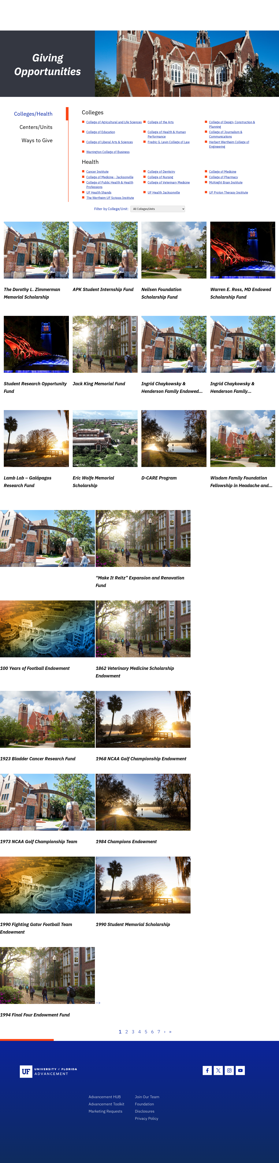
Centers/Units (36, 126)
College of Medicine (222, 171)
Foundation (144, 1103)
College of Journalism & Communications (225, 134)
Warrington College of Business (108, 152)
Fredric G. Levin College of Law (169, 142)
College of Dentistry (161, 171)
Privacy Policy (146, 1118)
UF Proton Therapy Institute (228, 192)
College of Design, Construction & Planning (232, 124)
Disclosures (144, 1111)
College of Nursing (160, 177)
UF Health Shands (98, 192)
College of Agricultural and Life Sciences (114, 122)
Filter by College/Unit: (111, 209)
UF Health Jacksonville (164, 192)
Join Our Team (147, 1096)
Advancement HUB (105, 1096)
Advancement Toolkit (106, 1103)
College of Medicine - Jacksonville (109, 177)
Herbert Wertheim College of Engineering (229, 144)
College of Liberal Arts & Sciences (109, 142)
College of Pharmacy (223, 177)
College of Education (100, 132)
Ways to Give (37, 140)
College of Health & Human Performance (167, 134)
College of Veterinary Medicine (169, 182)
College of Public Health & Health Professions (109, 184)
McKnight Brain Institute (226, 182)
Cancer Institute (97, 171)
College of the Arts (161, 122)
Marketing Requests (105, 1111)
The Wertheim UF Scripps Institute (110, 198)
